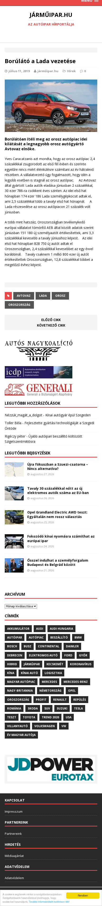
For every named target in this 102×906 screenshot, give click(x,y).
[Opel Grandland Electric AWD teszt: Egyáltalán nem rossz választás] (14, 521)
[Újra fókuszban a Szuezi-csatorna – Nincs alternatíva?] (14, 473)
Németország (50, 691)
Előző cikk (51, 319)
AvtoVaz (24, 296)
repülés (79, 700)
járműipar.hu (47, 71)
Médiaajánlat (14, 856)
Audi (39, 629)
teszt (11, 717)
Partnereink (13, 833)
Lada (43, 296)
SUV (47, 708)
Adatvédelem (14, 878)
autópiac (36, 637)
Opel (72, 691)
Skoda (33, 708)
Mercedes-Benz (76, 682)
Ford (68, 655)
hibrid (12, 664)
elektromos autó (43, 655)
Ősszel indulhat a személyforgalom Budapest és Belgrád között (57, 562)
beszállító (59, 637)
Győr (83, 655)
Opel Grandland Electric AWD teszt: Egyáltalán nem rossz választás (57, 514)
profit (41, 700)
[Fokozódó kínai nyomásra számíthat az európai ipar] (14, 546)
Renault (60, 700)
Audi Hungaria (61, 629)
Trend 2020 (50, 717)
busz (27, 646)
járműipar (32, 664)
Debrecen (14, 655)
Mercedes (49, 682)
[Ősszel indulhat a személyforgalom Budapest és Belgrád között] (14, 570)
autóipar (14, 637)
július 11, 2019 (19, 71)
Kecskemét (54, 664)
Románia (14, 708)
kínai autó (29, 673)
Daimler (72, 646)
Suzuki (62, 708)
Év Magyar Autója (21, 735)
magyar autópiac (21, 682)
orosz (60, 296)
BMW (78, 637)
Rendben (83, 895)
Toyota (29, 717)
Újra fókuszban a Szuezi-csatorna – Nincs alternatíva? (57, 466)
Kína (10, 673)
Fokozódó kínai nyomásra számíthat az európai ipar (61, 538)
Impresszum (14, 811)
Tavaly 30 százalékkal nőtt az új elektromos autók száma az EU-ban (58, 490)
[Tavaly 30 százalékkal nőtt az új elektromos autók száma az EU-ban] (14, 497)
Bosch (12, 646)
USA (68, 717)
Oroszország (19, 305)
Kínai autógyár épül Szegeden (68, 415)
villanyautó (17, 726)
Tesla (78, 708)
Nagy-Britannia (20, 691)
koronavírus (80, 664)
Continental (48, 646)
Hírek (71, 71)
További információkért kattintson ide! (49, 901)
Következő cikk (51, 325)
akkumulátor (18, 629)
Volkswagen (44, 726)
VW (63, 726)
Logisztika (53, 673)
